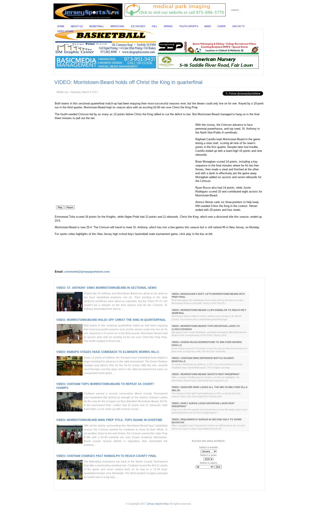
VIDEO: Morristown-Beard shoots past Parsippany (205, 374)
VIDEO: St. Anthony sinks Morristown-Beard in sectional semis (106, 287)
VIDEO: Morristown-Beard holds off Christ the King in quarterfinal (111, 319)
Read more (156, 314)
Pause (69, 207)
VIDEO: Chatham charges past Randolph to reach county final (106, 456)
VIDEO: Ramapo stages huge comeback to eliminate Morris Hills (107, 352)
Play (60, 207)
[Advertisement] (158, 498)
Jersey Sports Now (158, 503)
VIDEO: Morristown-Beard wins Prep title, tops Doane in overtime (109, 420)
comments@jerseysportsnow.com (87, 271)
